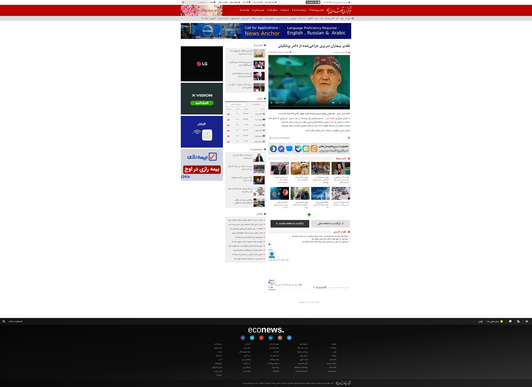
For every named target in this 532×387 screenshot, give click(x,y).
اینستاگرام (219, 355)
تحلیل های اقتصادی (302, 371)
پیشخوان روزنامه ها (273, 363)
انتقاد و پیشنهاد (331, 363)
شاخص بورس (304, 355)
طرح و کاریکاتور (217, 367)
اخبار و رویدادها (317, 10)
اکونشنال (219, 375)
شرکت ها (205, 18)
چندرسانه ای (218, 344)
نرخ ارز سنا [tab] (256, 104)
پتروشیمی (293, 18)
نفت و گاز (301, 18)
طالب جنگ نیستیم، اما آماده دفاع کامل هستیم (247, 233)
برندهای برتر (246, 367)
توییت (220, 351)
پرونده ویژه (275, 367)
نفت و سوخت (257, 2)
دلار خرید (258, 113)
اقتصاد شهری (235, 18)
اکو (337, 18)
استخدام (247, 344)
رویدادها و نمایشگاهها (301, 367)
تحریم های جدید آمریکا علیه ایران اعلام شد (249, 237)
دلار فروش (258, 130)
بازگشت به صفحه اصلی (329, 223)
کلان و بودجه (329, 18)
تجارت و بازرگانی (257, 18)
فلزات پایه (245, 2)
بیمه (316, 18)
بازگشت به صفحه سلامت (291, 223)
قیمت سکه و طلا (303, 348)
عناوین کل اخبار (274, 344)
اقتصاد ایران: (345, 113)
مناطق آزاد (273, 10)
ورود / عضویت (312, 2)
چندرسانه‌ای (259, 10)
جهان (342, 18)
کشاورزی (213, 18)
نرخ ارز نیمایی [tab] (236, 104)
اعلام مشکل (332, 367)
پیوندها (334, 355)
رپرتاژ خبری (246, 371)
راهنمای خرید (246, 359)
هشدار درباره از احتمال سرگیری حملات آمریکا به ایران (245, 220)
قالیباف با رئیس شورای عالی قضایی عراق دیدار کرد (246, 228)
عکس (220, 359)
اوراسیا (348, 18)
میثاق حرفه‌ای (332, 371)
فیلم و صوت (218, 371)
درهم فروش (258, 141)
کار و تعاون (245, 18)
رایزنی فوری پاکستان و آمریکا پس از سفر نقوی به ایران (245, 246)
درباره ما (333, 344)
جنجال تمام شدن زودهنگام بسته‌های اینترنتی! (248, 250)
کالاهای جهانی (234, 2)
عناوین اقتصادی (274, 348)
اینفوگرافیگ (218, 363)
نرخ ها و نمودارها (302, 351)
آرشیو (212, 2)
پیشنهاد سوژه (304, 344)
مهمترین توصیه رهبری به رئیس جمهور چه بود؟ (247, 241)
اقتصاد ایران (330, 118)
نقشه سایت (332, 359)
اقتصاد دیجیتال (223, 18)
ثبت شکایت (246, 363)
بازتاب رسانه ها (274, 359)
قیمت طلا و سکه (270, 2)
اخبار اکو (276, 351)
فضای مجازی (218, 348)
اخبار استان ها (275, 355)
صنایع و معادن (269, 18)
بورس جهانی (222, 2)
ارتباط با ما (333, 348)
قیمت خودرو (304, 359)
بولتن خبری (246, 348)
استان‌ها (285, 10)
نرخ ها (300, 10)
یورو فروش (258, 136)
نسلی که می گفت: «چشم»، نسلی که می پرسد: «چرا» (245, 224)
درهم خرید (258, 125)
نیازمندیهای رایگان (244, 351)
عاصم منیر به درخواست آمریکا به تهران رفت (248, 258)
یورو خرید (258, 119)
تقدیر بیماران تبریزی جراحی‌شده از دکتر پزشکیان (314, 46)
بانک (321, 18)
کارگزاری (310, 18)
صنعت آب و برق (282, 18)
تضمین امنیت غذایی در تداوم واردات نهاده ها (247, 254)
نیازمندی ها (244, 10)
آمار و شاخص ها (303, 363)
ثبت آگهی (247, 355)
